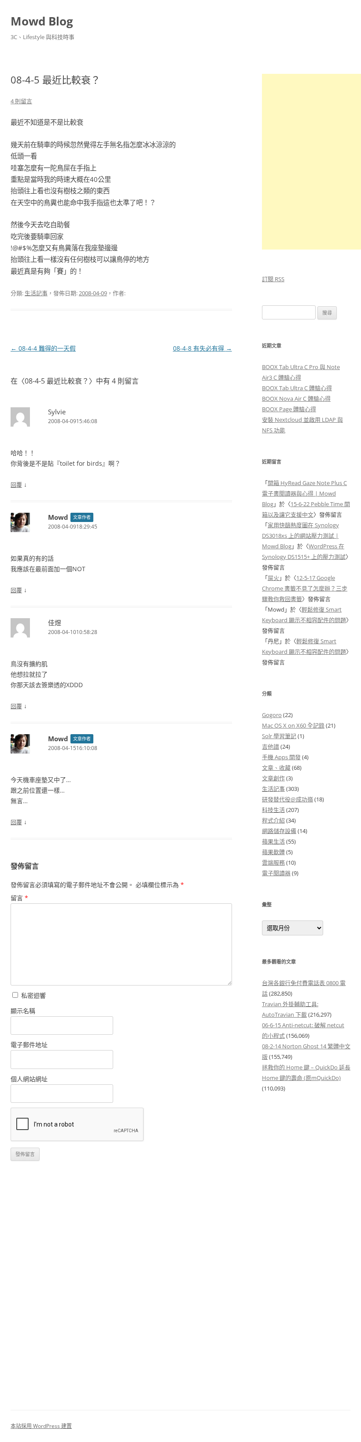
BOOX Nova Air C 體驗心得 (296, 398)
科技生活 (273, 810)
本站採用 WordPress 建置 (41, 1426)
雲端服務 (273, 862)
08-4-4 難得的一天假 (43, 348)
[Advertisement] (306, 1246)
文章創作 (273, 778)
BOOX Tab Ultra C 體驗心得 (297, 388)
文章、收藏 (276, 768)
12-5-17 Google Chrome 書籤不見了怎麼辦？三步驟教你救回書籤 (304, 588)
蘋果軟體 (273, 852)
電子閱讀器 (276, 873)
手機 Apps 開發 (281, 757)
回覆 (16, 485)
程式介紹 (273, 820)
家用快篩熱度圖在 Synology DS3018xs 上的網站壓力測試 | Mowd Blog (300, 535)
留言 (19, 898)
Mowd (58, 517)
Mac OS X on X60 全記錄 (293, 725)
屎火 (273, 578)
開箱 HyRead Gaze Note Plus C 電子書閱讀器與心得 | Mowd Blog (304, 493)
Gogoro (272, 715)
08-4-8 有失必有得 (202, 348)
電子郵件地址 (29, 1044)
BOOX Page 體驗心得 (289, 409)
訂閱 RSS (273, 279)
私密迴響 (32, 995)
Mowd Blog (42, 21)
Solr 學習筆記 (279, 736)
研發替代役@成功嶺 (287, 799)
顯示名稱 (23, 1011)
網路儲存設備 (279, 831)
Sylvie (57, 411)
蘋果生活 (273, 841)
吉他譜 (270, 746)
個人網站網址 (29, 1079)
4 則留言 (21, 101)
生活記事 (36, 293)
